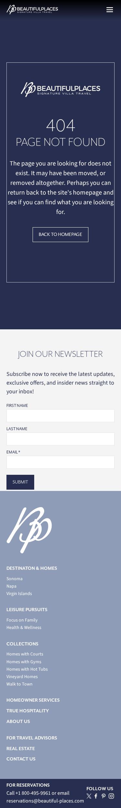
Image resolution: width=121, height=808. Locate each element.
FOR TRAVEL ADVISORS (31, 738)
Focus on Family (22, 620)
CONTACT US (20, 759)
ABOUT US (18, 721)
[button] (110, 10)
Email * (13, 452)
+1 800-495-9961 (33, 793)
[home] (32, 10)
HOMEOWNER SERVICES (33, 700)
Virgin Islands (19, 594)
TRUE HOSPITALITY (27, 711)
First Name (17, 405)
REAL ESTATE (20, 748)
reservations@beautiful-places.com (45, 800)
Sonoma (14, 579)
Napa (11, 586)
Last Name (16, 429)
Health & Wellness (23, 628)
